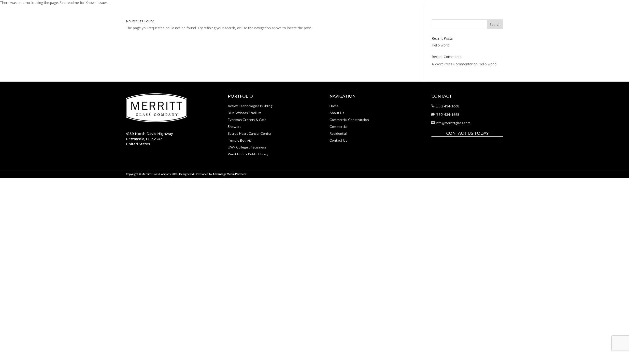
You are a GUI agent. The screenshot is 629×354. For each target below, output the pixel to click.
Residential (560, 16)
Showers (234, 126)
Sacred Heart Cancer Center (250, 133)
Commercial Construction (500, 16)
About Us (466, 16)
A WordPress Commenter (452, 64)
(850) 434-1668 (447, 106)
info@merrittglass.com (453, 123)
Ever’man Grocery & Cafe (247, 120)
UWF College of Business (247, 147)
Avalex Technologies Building (250, 106)
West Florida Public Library (248, 154)
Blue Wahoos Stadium (244, 113)
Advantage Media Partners (229, 174)
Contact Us (609, 16)
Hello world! (441, 45)
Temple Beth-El (240, 140)
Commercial (536, 16)
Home (449, 16)
